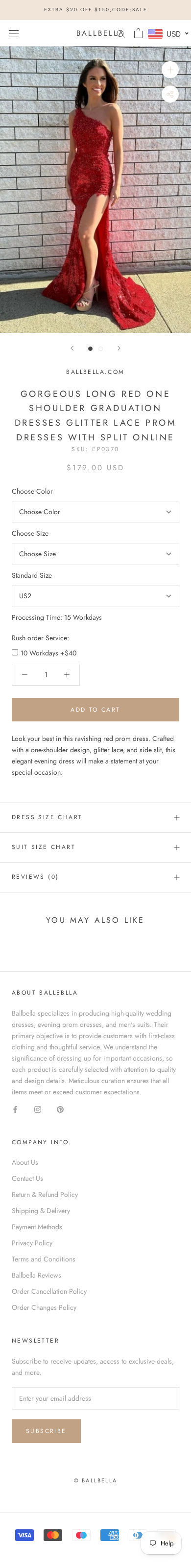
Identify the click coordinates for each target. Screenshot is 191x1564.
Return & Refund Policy (45, 1194)
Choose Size (30, 533)
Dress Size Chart (47, 817)
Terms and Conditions (43, 1259)
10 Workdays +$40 (48, 653)
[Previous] (72, 348)
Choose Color (32, 491)
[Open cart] (138, 33)
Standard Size (32, 575)
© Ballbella (95, 1480)
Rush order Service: (40, 638)
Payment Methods (37, 1227)
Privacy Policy (32, 1243)
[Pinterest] (60, 1108)
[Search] (121, 33)
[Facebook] (15, 1108)
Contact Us (27, 1178)
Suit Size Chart (43, 847)
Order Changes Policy (44, 1307)
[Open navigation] (14, 33)
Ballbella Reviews (36, 1275)
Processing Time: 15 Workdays (57, 617)
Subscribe (46, 1431)
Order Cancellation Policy (49, 1291)
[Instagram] (37, 1108)
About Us (25, 1162)
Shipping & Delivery (41, 1211)
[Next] (119, 348)
